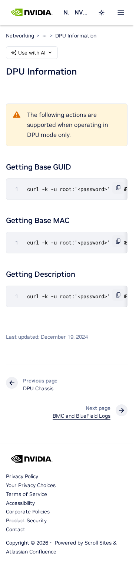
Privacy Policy (22, 476)
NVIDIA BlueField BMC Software (82, 12)
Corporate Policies (28, 511)
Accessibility (20, 503)
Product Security (26, 520)
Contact (15, 529)
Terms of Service (26, 494)
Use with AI (32, 52)
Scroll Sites (98, 542)
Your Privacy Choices (31, 485)
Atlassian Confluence (31, 551)
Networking (66, 12)
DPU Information (75, 35)
